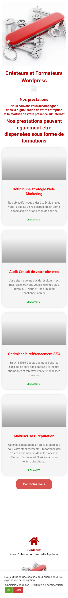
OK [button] (8, 590)
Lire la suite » (34, 220)
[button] (34, 89)
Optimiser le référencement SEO (34, 354)
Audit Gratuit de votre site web (34, 272)
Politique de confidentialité (48, 585)
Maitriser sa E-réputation (34, 436)
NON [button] (18, 590)
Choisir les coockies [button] (17, 585)
